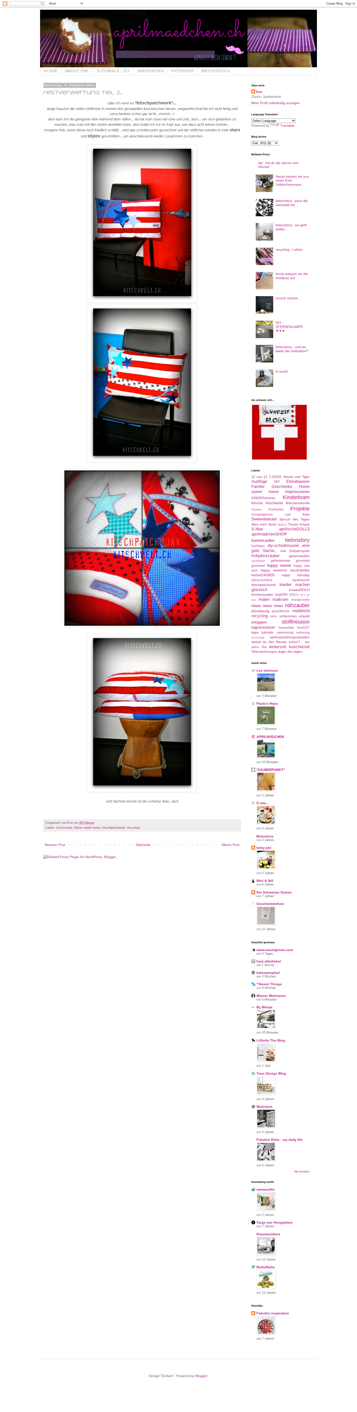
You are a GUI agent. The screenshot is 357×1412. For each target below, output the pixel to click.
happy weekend (274, 570)
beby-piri (263, 848)
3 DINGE (275, 477)
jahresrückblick (261, 580)
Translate (287, 125)
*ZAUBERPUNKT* (270, 770)
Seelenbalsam (264, 519)
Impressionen (297, 491)
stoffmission (296, 622)
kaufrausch (301, 580)
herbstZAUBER (263, 575)
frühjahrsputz (299, 551)
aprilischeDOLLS (294, 529)
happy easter (279, 565)
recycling (133, 827)
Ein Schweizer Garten (274, 892)
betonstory (297, 540)
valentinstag (284, 632)
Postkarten (276, 509)
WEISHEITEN (150, 71)
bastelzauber (263, 540)
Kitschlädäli (274, 503)
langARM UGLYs (287, 594)
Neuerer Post (55, 845)
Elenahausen (298, 481)
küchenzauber (262, 594)
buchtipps (258, 546)
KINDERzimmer (263, 498)
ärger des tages (290, 651)
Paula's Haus (267, 703)
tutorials (267, 632)
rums (273, 616)
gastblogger (258, 560)
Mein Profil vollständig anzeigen (275, 103)
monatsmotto (300, 600)
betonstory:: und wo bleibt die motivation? (292, 349)
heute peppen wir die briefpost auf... (292, 276)
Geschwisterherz (270, 904)
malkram (280, 599)
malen (264, 599)
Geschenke (282, 486)
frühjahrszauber (265, 555)
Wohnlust (264, 1107)
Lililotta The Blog (270, 1040)
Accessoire (64, 827)
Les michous (267, 670)
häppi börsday (296, 575)
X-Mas (257, 529)
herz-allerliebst (268, 961)
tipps (255, 632)
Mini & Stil (264, 881)
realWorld (301, 611)
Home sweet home (87, 827)
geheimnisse (280, 560)
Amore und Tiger (296, 477)
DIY (277, 482)
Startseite (143, 845)
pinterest (182, 71)
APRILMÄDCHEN (270, 737)
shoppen (259, 622)
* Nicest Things (269, 984)
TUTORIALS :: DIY (113, 71)
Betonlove (264, 836)
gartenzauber (299, 556)
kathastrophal (268, 973)
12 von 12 (259, 477)
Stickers (282, 524)
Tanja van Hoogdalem (274, 1222)
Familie (257, 486)
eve (283, 551)
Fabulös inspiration (272, 1313)
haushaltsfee (300, 570)
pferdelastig (260, 611)
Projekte (300, 509)
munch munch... (288, 298)
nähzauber (297, 605)
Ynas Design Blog (271, 1073)
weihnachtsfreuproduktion (290, 637)
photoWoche (280, 611)
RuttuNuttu (265, 1267)
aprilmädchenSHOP (269, 534)
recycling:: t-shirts (289, 249)
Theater (293, 524)
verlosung (303, 632)
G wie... (262, 803)
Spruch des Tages (294, 519)
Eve (259, 92)
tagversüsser (263, 627)
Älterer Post (230, 845)
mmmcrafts (265, 1189)
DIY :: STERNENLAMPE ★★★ (289, 327)
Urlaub (304, 524)
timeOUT (303, 627)
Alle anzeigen (302, 1171)
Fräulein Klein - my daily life (279, 1140)
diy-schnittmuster (283, 545)
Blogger (201, 1376)
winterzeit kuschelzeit (289, 646)
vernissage (257, 637)
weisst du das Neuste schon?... (277, 642)
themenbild (286, 627)
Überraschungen (264, 651)
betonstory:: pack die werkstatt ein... (292, 203)
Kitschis (257, 503)
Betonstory (215, 71)
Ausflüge (259, 481)
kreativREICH (299, 590)
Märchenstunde (298, 503)
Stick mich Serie (263, 524)
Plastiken (256, 509)
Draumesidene (268, 1234)
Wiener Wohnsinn (271, 996)
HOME (50, 71)
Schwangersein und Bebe (280, 514)
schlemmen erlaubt (294, 616)
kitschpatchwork (113, 827)
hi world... (283, 371)
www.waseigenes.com (274, 950)
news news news (267, 605)
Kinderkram (296, 497)
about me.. (77, 71)
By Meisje (264, 1007)
